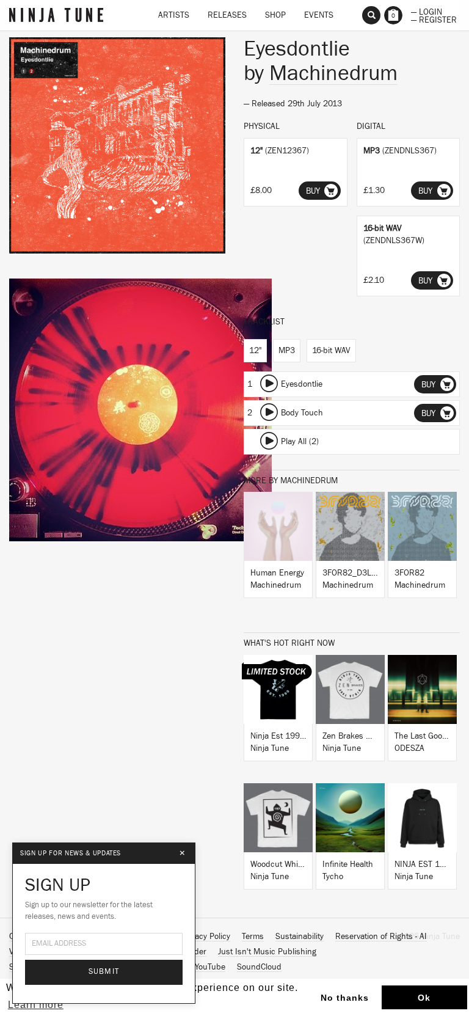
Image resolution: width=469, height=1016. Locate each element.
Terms (253, 936)
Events (318, 15)
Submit (104, 972)
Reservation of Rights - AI (381, 936)
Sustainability (299, 936)
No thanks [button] (345, 998)
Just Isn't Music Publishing (267, 952)
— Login (426, 11)
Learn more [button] (36, 1005)
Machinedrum (333, 73)
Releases (227, 15)
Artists (173, 15)
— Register (434, 19)
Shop (275, 15)
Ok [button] (424, 998)
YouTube (210, 967)
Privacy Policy (205, 936)
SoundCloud (259, 967)
